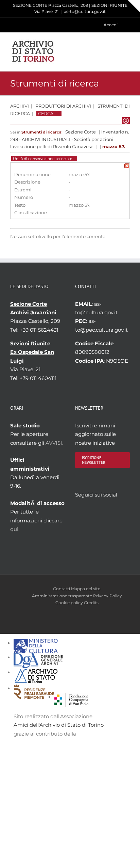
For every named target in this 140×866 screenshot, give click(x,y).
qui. (14, 529)
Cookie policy (69, 602)
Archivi (19, 106)
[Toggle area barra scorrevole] (134, 6)
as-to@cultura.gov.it (85, 11)
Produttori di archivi (63, 106)
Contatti (61, 588)
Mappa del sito (86, 588)
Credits (91, 602)
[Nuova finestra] (71, 697)
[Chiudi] (126, 167)
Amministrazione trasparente (62, 595)
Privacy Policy (107, 595)
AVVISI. (54, 443)
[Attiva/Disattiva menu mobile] (127, 51)
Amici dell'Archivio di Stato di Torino (59, 725)
